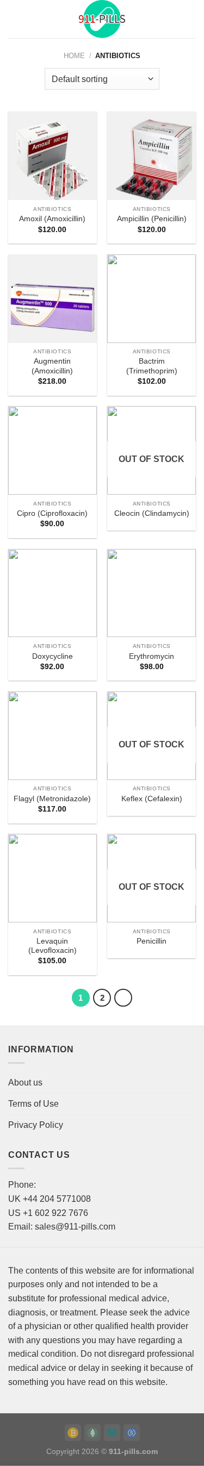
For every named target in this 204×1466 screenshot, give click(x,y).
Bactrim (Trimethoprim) (151, 366)
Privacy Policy (35, 1125)
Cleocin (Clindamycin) (151, 513)
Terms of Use (33, 1103)
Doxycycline (52, 656)
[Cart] (190, 19)
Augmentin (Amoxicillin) (52, 366)
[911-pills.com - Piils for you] (102, 19)
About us (25, 1082)
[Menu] (14, 18)
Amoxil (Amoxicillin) (52, 219)
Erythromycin (151, 656)
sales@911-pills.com (75, 1226)
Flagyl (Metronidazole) (52, 799)
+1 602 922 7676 (55, 1213)
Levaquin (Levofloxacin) (52, 946)
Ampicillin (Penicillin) (152, 219)
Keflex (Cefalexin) (151, 799)
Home (74, 56)
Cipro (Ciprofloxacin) (52, 513)
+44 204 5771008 (57, 1198)
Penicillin (151, 941)
